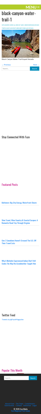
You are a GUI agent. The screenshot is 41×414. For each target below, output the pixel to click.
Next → (36, 65)
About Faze (9, 404)
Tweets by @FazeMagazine (12, 319)
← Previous (6, 65)
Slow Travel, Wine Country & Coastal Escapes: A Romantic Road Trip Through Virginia (20, 221)
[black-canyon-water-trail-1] (20, 43)
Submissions (9, 405)
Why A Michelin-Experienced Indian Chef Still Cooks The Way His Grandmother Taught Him (19, 262)
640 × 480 (24, 25)
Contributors (30, 404)
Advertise (27, 405)
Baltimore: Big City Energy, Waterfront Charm (19, 202)
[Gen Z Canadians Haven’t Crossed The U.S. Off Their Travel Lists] (20, 232)
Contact (19, 405)
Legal (34, 405)
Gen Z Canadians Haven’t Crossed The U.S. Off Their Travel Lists (19, 242)
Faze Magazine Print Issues (20, 410)
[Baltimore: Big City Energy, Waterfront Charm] (20, 194)
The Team (19, 404)
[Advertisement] (20, 110)
